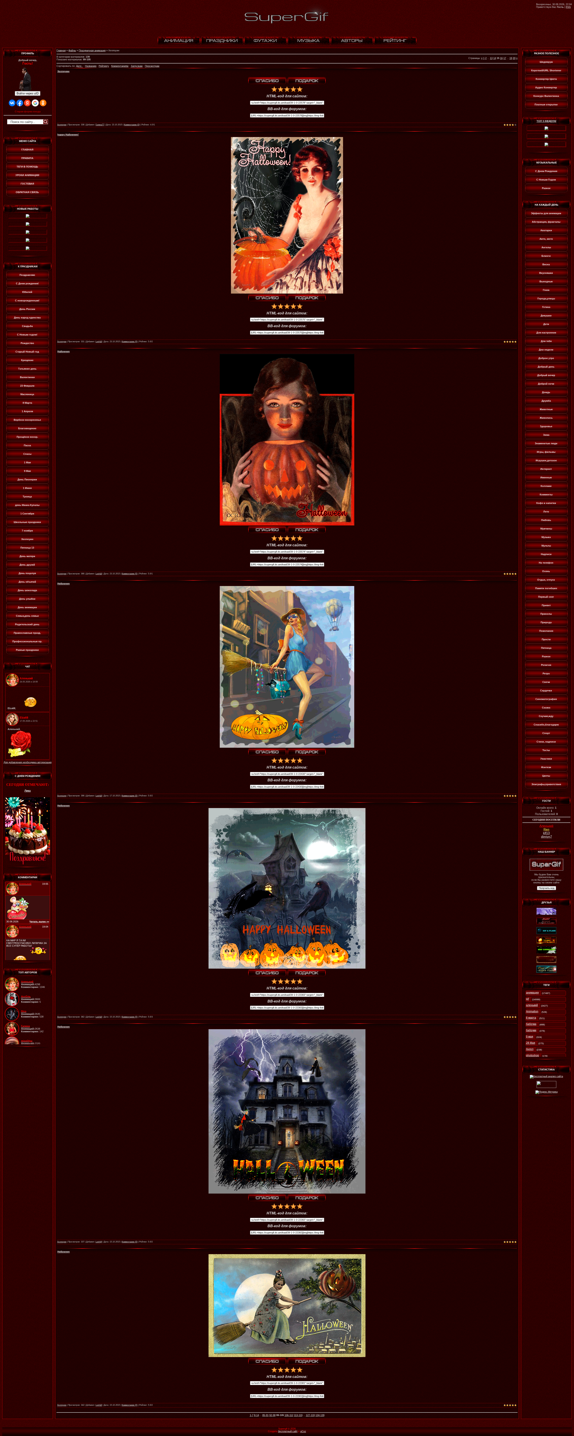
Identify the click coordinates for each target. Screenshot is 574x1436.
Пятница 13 (27, 547)
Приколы (546, 613)
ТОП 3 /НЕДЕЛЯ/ (546, 121)
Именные (546, 477)
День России (27, 309)
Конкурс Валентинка (546, 96)
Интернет (546, 469)
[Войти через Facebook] (19, 103)
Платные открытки (546, 104)
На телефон (546, 562)
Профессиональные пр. (27, 641)
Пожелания (546, 631)
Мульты (546, 545)
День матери (27, 556)
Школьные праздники (27, 522)
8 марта (531, 1017)
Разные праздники (27, 650)
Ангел (529, 1049)
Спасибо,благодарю (546, 724)
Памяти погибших (546, 588)
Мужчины (546, 528)
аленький (532, 1005)
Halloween (63, 351)
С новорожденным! (27, 300)
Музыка (546, 537)
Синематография (546, 699)
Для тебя (546, 341)
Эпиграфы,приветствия (546, 784)
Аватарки (546, 230)
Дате (78, 66)
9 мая (529, 1036)
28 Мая (530, 1042)
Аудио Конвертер (546, 87)
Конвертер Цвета (546, 79)
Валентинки (27, 377)
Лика (27, 790)
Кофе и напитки (546, 503)
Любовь (546, 520)
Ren (546, 829)
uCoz (303, 1431)
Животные (546, 409)
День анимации (27, 607)
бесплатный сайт (288, 1431)
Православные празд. (27, 633)
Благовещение (27, 428)
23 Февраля (27, 385)
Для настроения (546, 332)
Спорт (546, 733)
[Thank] (267, 81)
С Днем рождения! (27, 283)
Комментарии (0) (132, 125)
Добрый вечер (546, 375)
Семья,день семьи (27, 615)
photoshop (532, 1055)
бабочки (531, 1030)
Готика (546, 307)
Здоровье (546, 426)
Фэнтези (546, 767)
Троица (27, 496)
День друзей (27, 564)
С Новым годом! (27, 334)
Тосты (546, 750)
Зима (546, 435)
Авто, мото (546, 239)
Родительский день (27, 624)
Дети (546, 324)
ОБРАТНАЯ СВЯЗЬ (27, 192)
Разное (546, 188)
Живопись (546, 417)
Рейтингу (104, 66)
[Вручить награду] (307, 81)
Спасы (27, 454)
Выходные (546, 281)
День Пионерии (27, 479)
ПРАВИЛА (27, 158)
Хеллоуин (27, 539)
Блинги (546, 256)
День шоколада (27, 590)
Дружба (546, 400)
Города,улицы (546, 298)
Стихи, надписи (546, 741)
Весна (546, 264)
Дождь (546, 392)
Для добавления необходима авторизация (28, 762)
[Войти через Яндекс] (27, 103)
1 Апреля (27, 411)
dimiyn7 (546, 836)
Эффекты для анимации (546, 213)
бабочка (531, 1024)
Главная (61, 50)
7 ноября (27, 530)
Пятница (546, 648)
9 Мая (27, 471)
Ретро (546, 673)
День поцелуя (27, 573)
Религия (546, 665)
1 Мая (27, 462)
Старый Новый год (27, 351)
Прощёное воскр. (27, 437)
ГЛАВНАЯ (27, 149)
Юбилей (27, 292)
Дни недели (546, 349)
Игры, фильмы (546, 452)
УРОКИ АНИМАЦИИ (27, 175)
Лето (546, 511)
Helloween (63, 583)
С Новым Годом (546, 179)
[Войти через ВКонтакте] (12, 103)
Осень (546, 571)
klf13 (546, 833)
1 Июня (27, 488)
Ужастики (546, 758)
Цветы (546, 775)
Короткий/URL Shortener (546, 70)
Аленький (546, 826)
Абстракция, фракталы (546, 221)
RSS (568, 7)
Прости (546, 639)
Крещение (27, 360)
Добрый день (546, 366)
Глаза (546, 290)
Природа (546, 622)
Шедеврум (546, 62)
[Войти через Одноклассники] (43, 103)
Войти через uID (28, 93)
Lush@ (99, 341)
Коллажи (546, 486)
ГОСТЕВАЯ (27, 183)
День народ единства (27, 317)
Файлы (72, 50)
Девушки (546, 315)
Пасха (27, 445)
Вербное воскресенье (27, 419)
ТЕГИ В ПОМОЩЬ (27, 166)
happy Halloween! (68, 134)
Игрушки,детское (546, 460)
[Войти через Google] (35, 103)
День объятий (27, 581)
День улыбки (27, 598)
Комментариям (119, 66)
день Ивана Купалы (27, 505)
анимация (532, 992)
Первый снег (546, 596)
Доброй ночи (546, 383)
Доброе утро (546, 358)
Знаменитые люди (546, 443)
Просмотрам (152, 66)
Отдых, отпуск (546, 579)
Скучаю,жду (546, 716)
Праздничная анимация (92, 50)
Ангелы (546, 247)
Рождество (27, 343)
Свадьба (27, 326)
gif (527, 998)
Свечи (546, 682)
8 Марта (27, 402)
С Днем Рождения (546, 171)
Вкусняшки (546, 273)
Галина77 (100, 125)
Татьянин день (27, 368)
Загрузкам (137, 66)
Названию (90, 66)
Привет (546, 605)
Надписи (546, 554)
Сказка (546, 707)
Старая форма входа (28, 111)
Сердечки (546, 690)
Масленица (27, 394)
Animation (532, 1011)
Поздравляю (27, 275)
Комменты (546, 494)
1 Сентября (27, 513)
